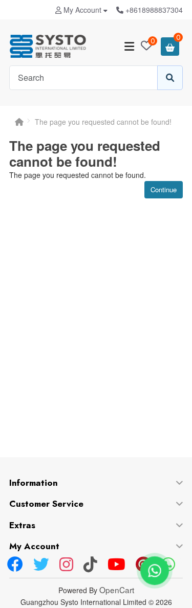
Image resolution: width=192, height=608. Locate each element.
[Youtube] (116, 565)
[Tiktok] (90, 565)
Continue (164, 189)
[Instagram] (66, 565)
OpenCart (116, 589)
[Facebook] (15, 565)
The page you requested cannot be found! (103, 122)
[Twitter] (41, 565)
